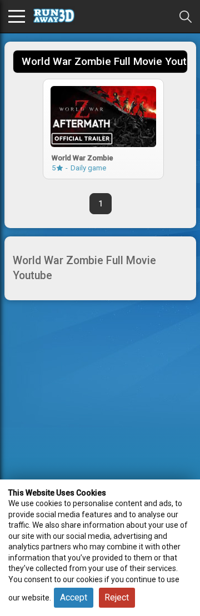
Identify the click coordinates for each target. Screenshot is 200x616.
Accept (73, 597)
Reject (116, 597)
